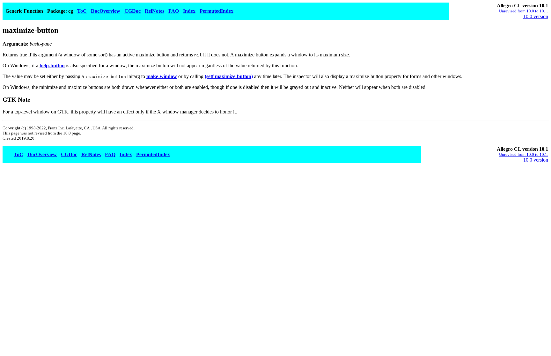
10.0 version (535, 16)
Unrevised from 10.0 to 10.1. (523, 11)
